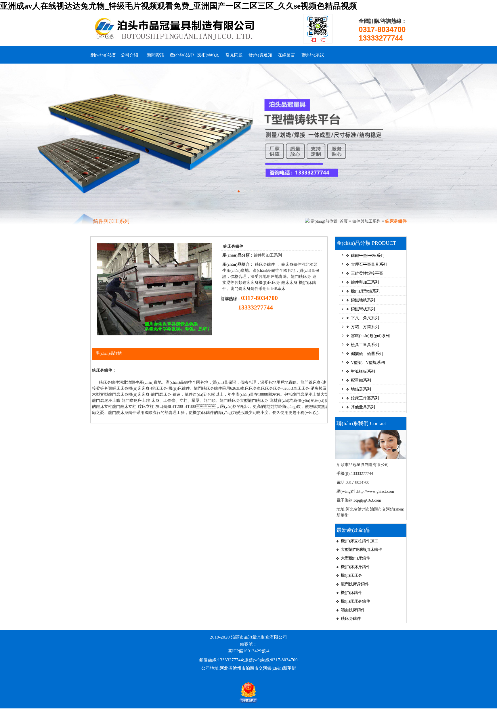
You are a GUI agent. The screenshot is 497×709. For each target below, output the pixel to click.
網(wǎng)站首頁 (103, 58)
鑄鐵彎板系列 (363, 309)
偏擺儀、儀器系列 (367, 353)
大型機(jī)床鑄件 (355, 558)
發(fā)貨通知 (260, 55)
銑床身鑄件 (351, 618)
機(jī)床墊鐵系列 (365, 291)
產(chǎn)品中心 (182, 58)
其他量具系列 (363, 407)
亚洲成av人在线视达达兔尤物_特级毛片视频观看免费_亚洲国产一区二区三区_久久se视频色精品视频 (178, 5)
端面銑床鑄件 (353, 610)
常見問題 (234, 55)
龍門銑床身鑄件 (355, 584)
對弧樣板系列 (363, 371)
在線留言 (286, 55)
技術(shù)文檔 (208, 58)
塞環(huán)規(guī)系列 (370, 336)
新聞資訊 (155, 55)
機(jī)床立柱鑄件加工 (359, 541)
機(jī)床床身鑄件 (355, 567)
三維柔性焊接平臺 (367, 273)
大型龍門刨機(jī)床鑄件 (361, 549)
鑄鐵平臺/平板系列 (367, 255)
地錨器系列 (361, 389)
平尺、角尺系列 (365, 318)
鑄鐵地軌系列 (363, 300)
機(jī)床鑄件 (351, 592)
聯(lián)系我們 (312, 58)
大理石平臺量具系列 (369, 264)
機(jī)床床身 (351, 575)
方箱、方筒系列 (365, 327)
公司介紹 (129, 55)
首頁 (344, 221)
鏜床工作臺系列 (365, 398)
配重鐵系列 (361, 380)
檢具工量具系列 (365, 345)
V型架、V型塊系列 (368, 362)
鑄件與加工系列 (366, 221)
